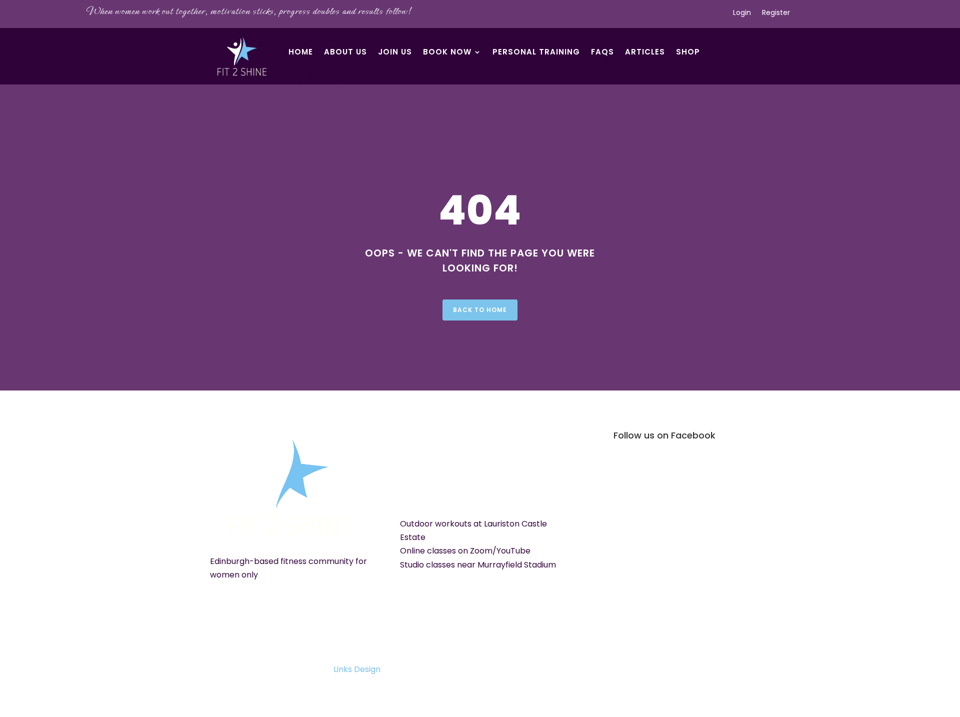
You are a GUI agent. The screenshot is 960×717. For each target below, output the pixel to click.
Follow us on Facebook (665, 435)
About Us (345, 51)
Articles (645, 51)
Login (742, 13)
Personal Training (536, 51)
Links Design (357, 669)
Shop (688, 51)
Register (776, 13)
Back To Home (480, 310)
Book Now (447, 51)
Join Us (395, 51)
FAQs (602, 51)
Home (300, 51)
